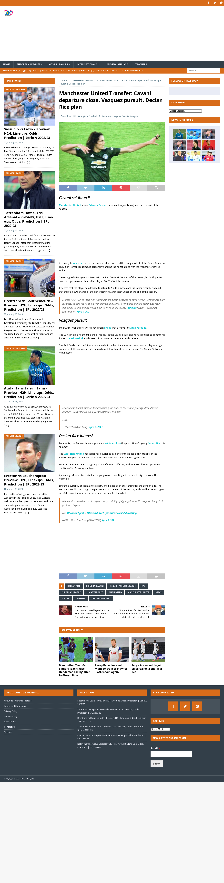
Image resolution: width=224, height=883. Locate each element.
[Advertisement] (149, 33)
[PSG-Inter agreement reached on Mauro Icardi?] (179, 145)
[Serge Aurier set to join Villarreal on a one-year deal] (148, 649)
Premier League (130, 116)
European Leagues (28, 64)
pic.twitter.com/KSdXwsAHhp (121, 513)
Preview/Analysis (117, 64)
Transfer (141, 64)
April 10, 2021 (69, 116)
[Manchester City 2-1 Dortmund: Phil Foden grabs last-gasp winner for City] (194, 134)
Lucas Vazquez (95, 592)
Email (155, 748)
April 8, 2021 (108, 520)
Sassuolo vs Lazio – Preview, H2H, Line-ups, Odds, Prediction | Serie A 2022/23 (27, 133)
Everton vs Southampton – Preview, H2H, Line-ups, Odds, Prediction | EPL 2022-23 (29, 480)
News (158, 592)
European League (71, 592)
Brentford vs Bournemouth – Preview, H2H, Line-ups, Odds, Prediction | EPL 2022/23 (29, 305)
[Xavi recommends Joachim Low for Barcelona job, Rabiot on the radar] (179, 134)
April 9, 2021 (84, 311)
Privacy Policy (11, 711)
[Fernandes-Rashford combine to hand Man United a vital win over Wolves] (208, 156)
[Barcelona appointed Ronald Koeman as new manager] (179, 156)
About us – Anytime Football (17, 700)
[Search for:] (203, 70)
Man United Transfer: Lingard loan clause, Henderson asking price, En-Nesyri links (75, 670)
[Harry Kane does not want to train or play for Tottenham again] (112, 649)
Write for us (10, 721)
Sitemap (8, 732)
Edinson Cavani (97, 205)
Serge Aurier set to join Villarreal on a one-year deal (147, 668)
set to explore (113, 443)
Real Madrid (76, 338)
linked (107, 327)
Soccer (65, 598)
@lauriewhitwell (95, 513)
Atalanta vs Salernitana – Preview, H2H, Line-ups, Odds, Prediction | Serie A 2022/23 (29, 392)
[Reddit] (221, 3)
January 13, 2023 (15, 142)
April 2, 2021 (96, 427)
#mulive (132, 307)
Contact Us (9, 726)
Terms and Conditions (15, 705)
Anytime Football (89, 116)
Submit (156, 763)
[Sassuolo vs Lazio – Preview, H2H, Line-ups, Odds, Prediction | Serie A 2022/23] (29, 106)
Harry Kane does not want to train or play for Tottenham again (111, 668)
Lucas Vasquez (137, 327)
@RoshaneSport (75, 513)
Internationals (87, 64)
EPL (143, 586)
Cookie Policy (10, 716)
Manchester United (70, 205)
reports (77, 263)
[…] (28, 162)
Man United (115, 592)
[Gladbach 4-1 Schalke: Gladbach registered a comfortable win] (194, 156)
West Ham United (74, 453)
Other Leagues (58, 64)
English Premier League (123, 586)
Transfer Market (101, 598)
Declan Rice (153, 443)
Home (6, 64)
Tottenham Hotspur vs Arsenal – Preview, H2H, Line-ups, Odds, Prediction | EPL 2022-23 (28, 219)
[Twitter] (215, 3)
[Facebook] (208, 3)
